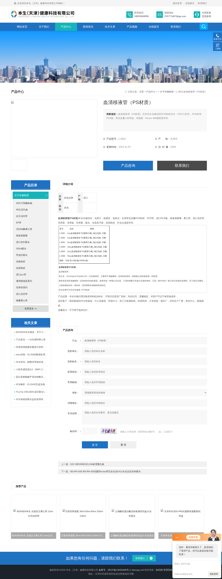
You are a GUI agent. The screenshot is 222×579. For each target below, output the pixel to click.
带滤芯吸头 (21, 255)
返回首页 (177, 3)
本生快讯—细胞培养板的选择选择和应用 (32, 362)
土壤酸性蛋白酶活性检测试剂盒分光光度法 (132, 535)
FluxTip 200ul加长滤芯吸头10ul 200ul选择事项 (32, 391)
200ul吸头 (21, 248)
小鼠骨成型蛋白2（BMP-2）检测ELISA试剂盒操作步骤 (32, 369)
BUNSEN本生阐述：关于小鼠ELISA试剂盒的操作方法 (32, 332)
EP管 (18, 222)
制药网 (159, 570)
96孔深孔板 (22, 209)
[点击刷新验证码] (109, 431)
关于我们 (44, 26)
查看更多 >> (31, 308)
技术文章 (110, 26)
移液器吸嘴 (21, 235)
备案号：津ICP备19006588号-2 (115, 570)
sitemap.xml (137, 570)
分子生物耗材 (167, 91)
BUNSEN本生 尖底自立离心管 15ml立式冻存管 (34, 535)
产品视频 (132, 26)
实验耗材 (20, 261)
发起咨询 (214, 574)
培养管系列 (21, 287)
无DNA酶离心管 (24, 229)
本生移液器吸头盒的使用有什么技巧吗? (32, 399)
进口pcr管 (21, 274)
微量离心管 (21, 300)
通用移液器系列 (24, 281)
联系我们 (202, 3)
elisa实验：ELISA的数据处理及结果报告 (32, 354)
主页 (141, 91)
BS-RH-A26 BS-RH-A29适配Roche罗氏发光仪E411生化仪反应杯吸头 (105, 471)
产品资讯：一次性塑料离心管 (31, 339)
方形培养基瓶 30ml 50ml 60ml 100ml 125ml (83, 535)
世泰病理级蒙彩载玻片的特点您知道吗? (32, 347)
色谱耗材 (20, 268)
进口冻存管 (21, 294)
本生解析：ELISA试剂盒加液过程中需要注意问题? (32, 384)
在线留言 (189, 3)
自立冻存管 (21, 216)
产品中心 (66, 26)
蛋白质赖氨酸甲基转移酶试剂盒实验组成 (32, 377)
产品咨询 (128, 166)
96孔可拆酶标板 (24, 203)
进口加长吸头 (23, 242)
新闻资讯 (88, 26)
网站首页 (22, 26)
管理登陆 (167, 570)
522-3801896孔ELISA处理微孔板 (87, 464)
